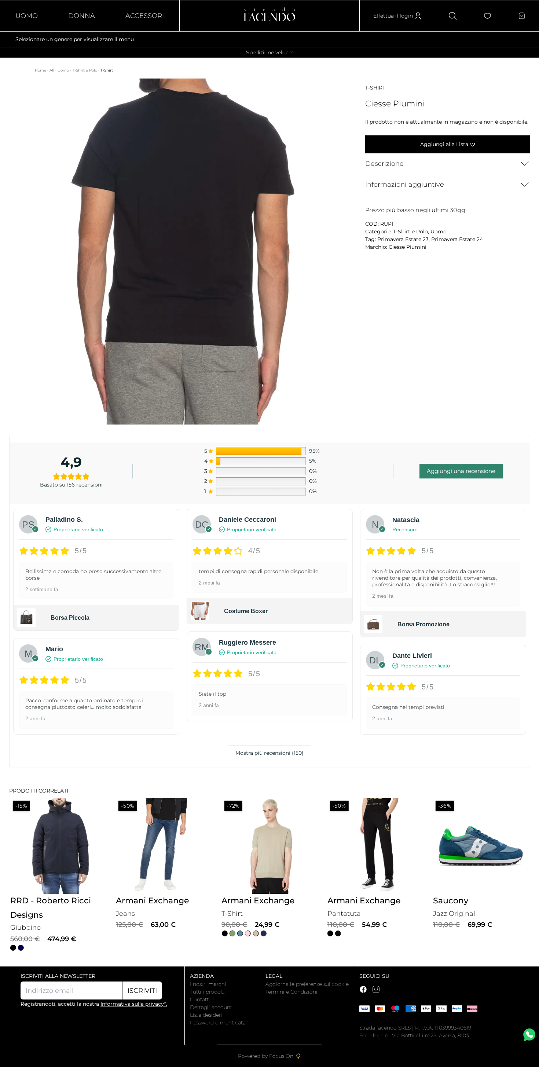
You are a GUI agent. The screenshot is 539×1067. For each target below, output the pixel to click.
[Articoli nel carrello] (521, 15)
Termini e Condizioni (291, 991)
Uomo (26, 16)
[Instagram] (376, 989)
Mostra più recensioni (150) (269, 753)
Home (41, 70)
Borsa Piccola (70, 618)
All (52, 70)
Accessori (144, 16)
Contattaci (203, 999)
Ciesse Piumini (407, 247)
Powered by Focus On (265, 1056)
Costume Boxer (246, 611)
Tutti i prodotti (208, 991)
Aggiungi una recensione (461, 470)
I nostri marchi (208, 984)
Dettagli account (211, 1007)
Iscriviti (142, 991)
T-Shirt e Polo (85, 70)
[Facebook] (363, 989)
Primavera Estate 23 (403, 239)
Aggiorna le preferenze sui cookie (307, 984)
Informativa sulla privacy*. (133, 1004)
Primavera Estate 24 (457, 239)
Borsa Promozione (423, 624)
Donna (81, 16)
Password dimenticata (218, 1022)
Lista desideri (206, 1015)
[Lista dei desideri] (487, 16)
